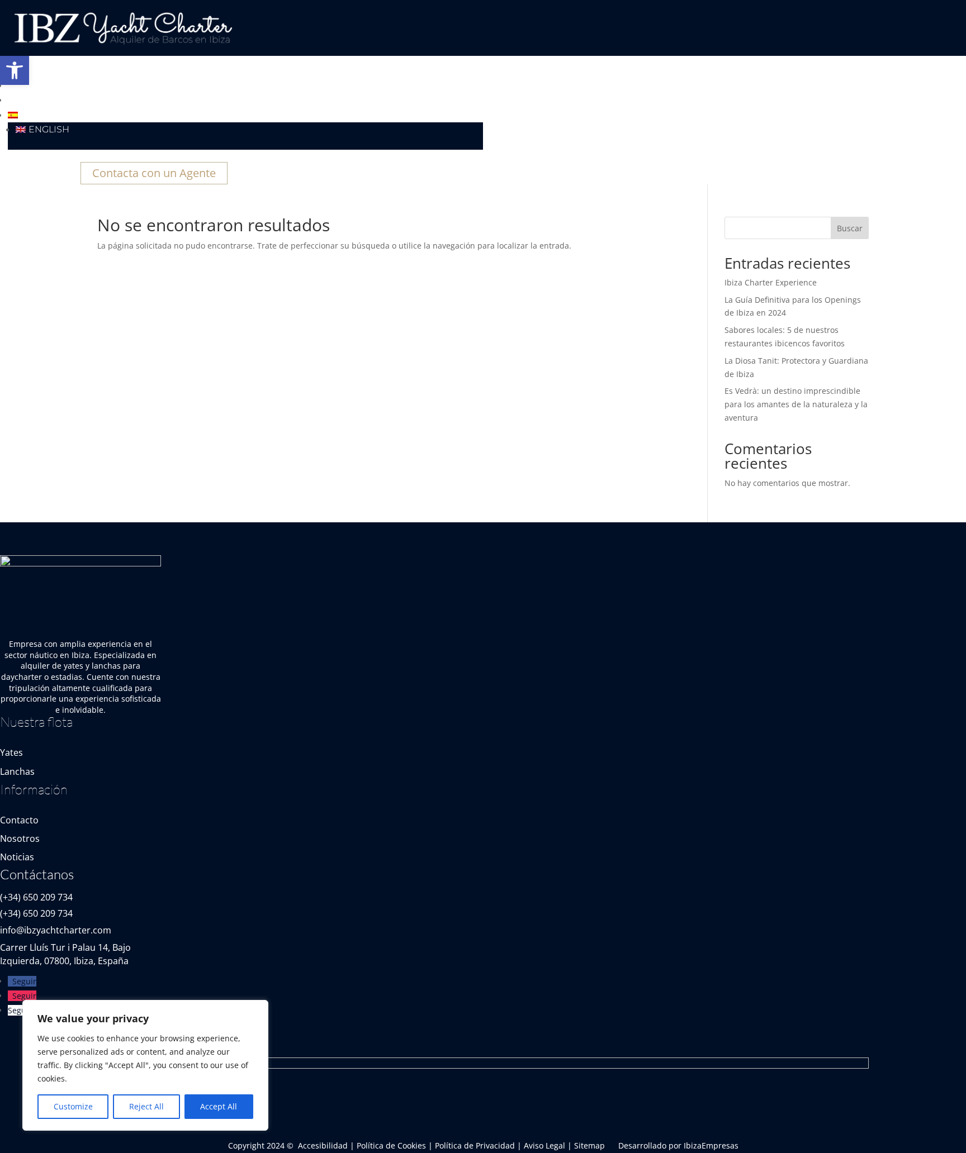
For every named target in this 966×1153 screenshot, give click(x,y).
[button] (14, 70)
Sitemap (589, 1145)
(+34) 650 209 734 (36, 897)
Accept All (218, 1106)
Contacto (19, 820)
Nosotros (20, 838)
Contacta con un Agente (154, 172)
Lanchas (17, 771)
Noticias (29, 100)
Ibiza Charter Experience (770, 282)
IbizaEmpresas (711, 1145)
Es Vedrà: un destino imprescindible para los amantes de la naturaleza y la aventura (796, 404)
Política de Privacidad (475, 1145)
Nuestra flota (45, 71)
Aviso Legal (544, 1145)
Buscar (850, 228)
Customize (73, 1106)
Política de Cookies (391, 1145)
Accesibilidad (323, 1145)
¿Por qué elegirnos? (62, 85)
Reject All (146, 1106)
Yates (11, 752)
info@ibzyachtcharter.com (55, 930)
